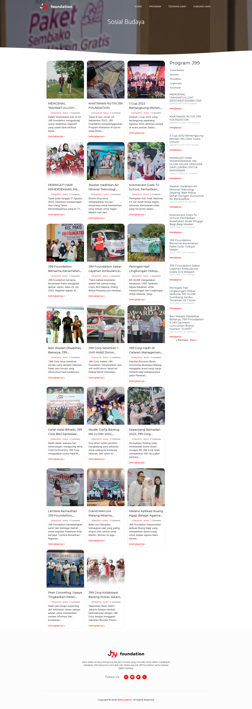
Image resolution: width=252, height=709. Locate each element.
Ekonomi (174, 75)
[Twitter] (138, 677)
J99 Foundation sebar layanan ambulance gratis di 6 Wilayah (184, 269)
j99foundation (124, 700)
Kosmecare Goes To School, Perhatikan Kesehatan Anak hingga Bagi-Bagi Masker (186, 219)
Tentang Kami (177, 6)
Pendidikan (175, 79)
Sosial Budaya (177, 70)
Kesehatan (175, 88)
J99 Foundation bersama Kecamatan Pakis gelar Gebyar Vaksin (183, 245)
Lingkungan (176, 83)
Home (138, 6)
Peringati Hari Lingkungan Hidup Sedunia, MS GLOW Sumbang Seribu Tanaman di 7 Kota (182, 294)
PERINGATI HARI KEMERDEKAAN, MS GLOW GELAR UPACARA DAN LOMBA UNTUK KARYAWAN (185, 164)
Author (65, 113)
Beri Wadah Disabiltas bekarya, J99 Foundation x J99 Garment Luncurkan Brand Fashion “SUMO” (186, 323)
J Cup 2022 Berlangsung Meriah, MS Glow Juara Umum (186, 139)
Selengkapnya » (56, 136)
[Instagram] (126, 677)
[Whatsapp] (144, 677)
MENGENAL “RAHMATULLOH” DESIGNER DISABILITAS (185, 97)
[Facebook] (132, 677)
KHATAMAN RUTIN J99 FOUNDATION (185, 118)
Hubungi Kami (202, 6)
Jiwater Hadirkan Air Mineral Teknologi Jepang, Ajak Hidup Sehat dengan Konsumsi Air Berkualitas (186, 193)
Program (155, 6)
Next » (193, 339)
